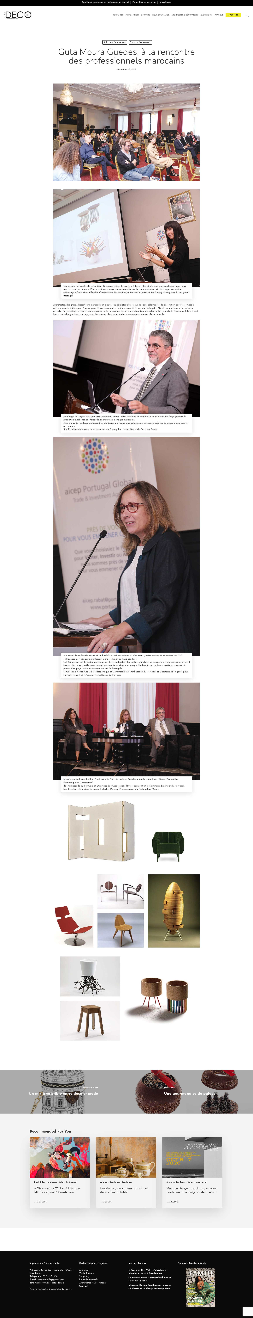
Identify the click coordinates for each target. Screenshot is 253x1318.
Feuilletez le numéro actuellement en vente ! (105, 2)
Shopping (84, 1276)
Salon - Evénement (140, 42)
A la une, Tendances (115, 42)
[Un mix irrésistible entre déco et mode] (63, 1092)
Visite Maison (86, 1273)
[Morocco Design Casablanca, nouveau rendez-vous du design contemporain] (192, 1172)
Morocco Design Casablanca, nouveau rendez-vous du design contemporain (149, 1287)
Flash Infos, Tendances (45, 1182)
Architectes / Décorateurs (92, 1283)
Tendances (127, 1182)
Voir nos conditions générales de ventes (51, 1289)
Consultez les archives (144, 2)
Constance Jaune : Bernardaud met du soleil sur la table (149, 1279)
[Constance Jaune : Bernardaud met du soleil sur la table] (126, 1172)
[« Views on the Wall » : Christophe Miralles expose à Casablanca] (60, 1172)
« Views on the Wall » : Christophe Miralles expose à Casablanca (147, 1271)
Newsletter (165, 2)
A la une (83, 1270)
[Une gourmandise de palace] (189, 1092)
